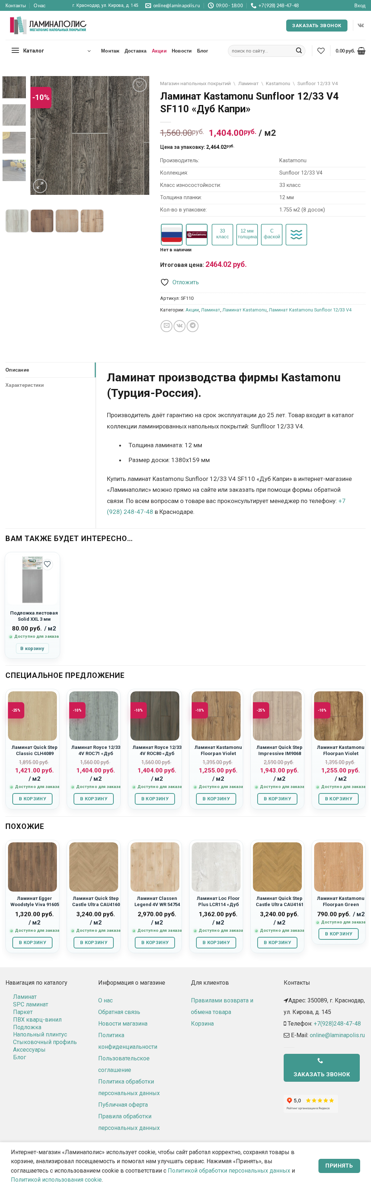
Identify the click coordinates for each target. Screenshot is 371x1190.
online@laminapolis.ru (337, 1035)
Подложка (27, 1027)
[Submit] (299, 51)
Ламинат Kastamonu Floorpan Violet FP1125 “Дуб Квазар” (218, 754)
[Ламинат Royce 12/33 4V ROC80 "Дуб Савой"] (154, 715)
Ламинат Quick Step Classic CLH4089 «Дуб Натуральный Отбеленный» (35, 757)
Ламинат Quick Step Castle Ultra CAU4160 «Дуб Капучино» (96, 905)
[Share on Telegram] (193, 326)
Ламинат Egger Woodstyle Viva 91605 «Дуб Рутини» (35, 905)
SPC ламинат (30, 1004)
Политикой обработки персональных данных (229, 1170)
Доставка (136, 51)
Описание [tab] (17, 370)
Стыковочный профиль (45, 1042)
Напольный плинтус (40, 1034)
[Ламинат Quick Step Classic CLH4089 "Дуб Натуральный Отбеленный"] (32, 715)
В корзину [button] (32, 648)
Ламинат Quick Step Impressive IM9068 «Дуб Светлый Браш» (280, 757)
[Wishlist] (321, 51)
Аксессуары (29, 1049)
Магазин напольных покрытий (195, 83)
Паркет (23, 1012)
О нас (40, 5)
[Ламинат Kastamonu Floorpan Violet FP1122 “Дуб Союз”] (338, 715)
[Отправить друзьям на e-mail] (166, 326)
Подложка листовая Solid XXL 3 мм (34, 616)
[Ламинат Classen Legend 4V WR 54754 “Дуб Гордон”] (154, 866)
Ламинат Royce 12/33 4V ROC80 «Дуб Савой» (157, 754)
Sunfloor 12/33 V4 (317, 83)
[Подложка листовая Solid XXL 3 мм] (32, 579)
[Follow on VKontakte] (361, 25)
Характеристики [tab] (24, 385)
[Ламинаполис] (48, 26)
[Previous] (42, 136)
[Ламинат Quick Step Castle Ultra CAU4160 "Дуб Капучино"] (93, 866)
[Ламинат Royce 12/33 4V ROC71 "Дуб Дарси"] (93, 715)
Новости (182, 51)
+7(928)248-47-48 (337, 1023)
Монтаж (110, 51)
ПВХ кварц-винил (37, 1019)
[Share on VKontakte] (180, 326)
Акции (159, 51)
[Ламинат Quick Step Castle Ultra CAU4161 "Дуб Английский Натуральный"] (277, 866)
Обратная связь (119, 1012)
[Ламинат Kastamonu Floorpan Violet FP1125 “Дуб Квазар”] (216, 715)
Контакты (15, 5)
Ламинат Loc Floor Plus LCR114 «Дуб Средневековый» (218, 905)
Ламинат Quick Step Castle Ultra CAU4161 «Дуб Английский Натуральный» (280, 908)
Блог (202, 51)
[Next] (137, 136)
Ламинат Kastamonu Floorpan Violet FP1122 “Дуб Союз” (340, 754)
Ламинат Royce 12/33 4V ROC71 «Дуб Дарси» (95, 754)
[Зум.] (40, 186)
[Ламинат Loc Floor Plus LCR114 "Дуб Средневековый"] (216, 866)
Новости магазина (122, 1023)
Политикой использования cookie (56, 1179)
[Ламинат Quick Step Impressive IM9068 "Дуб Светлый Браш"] (277, 715)
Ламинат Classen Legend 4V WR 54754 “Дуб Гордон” (157, 905)
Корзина (202, 1023)
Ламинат (248, 83)
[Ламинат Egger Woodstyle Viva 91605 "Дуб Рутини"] (32, 866)
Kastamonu (278, 83)
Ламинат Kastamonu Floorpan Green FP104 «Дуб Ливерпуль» (340, 908)
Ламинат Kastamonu (244, 310)
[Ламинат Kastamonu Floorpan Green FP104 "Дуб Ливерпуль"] (338, 866)
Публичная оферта (123, 1104)
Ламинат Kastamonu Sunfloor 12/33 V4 (310, 310)
